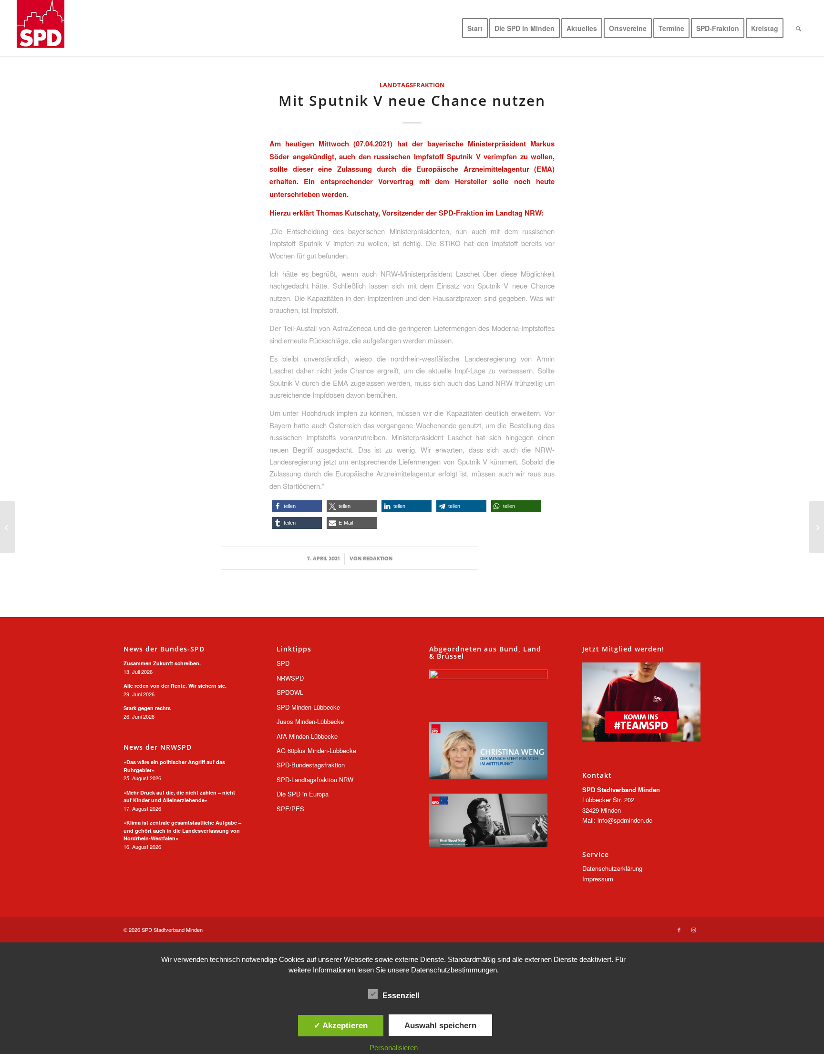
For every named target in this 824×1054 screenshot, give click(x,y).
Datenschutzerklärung (612, 868)
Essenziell (400, 996)
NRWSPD (290, 677)
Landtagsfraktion (412, 85)
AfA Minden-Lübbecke (307, 736)
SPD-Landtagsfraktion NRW (315, 779)
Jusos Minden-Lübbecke (310, 721)
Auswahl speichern (440, 1025)
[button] (297, 506)
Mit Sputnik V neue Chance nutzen (412, 100)
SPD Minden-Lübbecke (308, 707)
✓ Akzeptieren (341, 1025)
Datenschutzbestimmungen (454, 970)
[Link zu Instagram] (693, 929)
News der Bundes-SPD (164, 649)
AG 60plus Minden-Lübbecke (316, 750)
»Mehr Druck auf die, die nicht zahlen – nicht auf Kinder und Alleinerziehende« (179, 796)
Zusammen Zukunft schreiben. (162, 663)
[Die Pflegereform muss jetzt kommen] (816, 527)
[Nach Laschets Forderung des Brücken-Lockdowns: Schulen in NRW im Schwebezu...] (7, 527)
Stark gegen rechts (147, 708)
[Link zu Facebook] (679, 929)
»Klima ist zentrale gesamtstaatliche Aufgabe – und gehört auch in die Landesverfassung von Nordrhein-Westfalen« (182, 830)
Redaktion (377, 558)
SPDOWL (290, 692)
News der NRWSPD (158, 747)
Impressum (597, 878)
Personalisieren (394, 1048)
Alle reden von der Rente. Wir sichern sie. (175, 685)
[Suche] (798, 28)
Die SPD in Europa (303, 793)
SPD (283, 663)
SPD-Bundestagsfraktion (311, 764)
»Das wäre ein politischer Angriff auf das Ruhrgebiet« (174, 766)
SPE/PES (290, 808)
